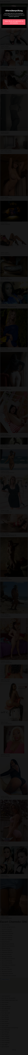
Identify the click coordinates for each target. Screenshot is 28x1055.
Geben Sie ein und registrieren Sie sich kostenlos (14, 22)
